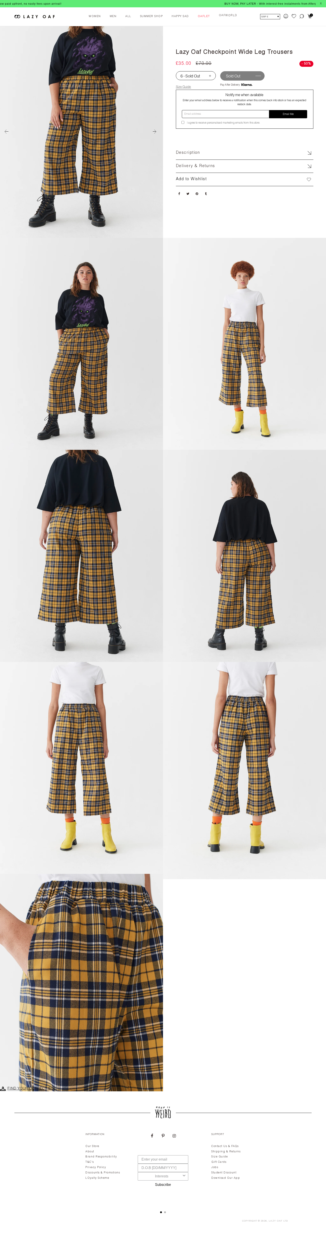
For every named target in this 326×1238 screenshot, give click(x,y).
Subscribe (163, 1185)
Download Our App (225, 1178)
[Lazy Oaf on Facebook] (152, 1136)
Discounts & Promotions (102, 1172)
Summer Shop (151, 16)
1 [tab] (161, 1212)
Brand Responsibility (101, 1156)
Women (95, 16)
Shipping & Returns (226, 1151)
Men (113, 16)
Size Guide (183, 87)
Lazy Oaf (276, 1221)
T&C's (89, 1162)
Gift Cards (218, 1162)
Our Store (92, 1146)
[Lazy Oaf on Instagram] (174, 1136)
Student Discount (223, 1172)
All (128, 16)
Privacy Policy (95, 1167)
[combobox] (161, 1176)
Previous (6, 132)
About (89, 1151)
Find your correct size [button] (32, 1089)
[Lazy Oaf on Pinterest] (163, 1136)
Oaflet (204, 16)
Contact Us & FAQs (225, 1146)
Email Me (288, 114)
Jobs (214, 1167)
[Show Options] (184, 1176)
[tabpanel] (163, 1166)
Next (156, 132)
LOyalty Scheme (97, 1178)
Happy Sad (180, 16)
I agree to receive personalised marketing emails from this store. (223, 123)
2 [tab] (165, 1212)
